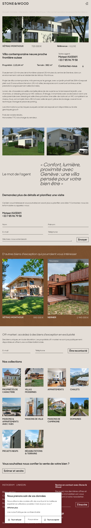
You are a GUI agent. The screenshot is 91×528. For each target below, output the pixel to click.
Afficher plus (12, 508)
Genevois (23, 12)
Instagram (8, 485)
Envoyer (82, 240)
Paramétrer (33, 520)
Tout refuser (16, 520)
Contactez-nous (67, 66)
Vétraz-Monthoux (37, 12)
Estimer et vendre (14, 471)
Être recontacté (78, 351)
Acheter (14, 12)
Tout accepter (53, 520)
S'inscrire (82, 505)
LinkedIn (21, 485)
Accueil (5, 12)
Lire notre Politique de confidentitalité (23, 512)
